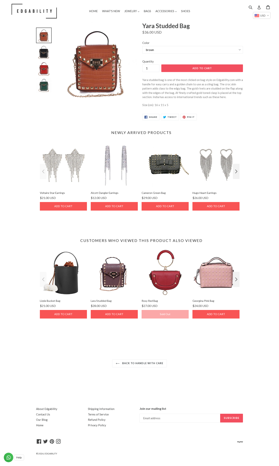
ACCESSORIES (167, 11)
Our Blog (42, 419)
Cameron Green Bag (154, 192)
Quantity (148, 61)
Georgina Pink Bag (203, 300)
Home (39, 425)
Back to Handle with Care (142, 363)
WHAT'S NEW (111, 11)
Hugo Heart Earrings (204, 192)
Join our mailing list (153, 408)
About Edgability (46, 409)
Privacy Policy (97, 425)
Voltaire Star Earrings (52, 192)
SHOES (185, 11)
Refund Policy (97, 419)
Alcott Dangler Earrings (104, 192)
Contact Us (43, 414)
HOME (93, 11)
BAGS (147, 11)
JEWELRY (132, 11)
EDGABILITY (51, 453)
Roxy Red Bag (150, 300)
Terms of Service (98, 414)
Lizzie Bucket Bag (50, 300)
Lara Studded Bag (101, 300)
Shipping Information (101, 409)
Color (146, 42)
